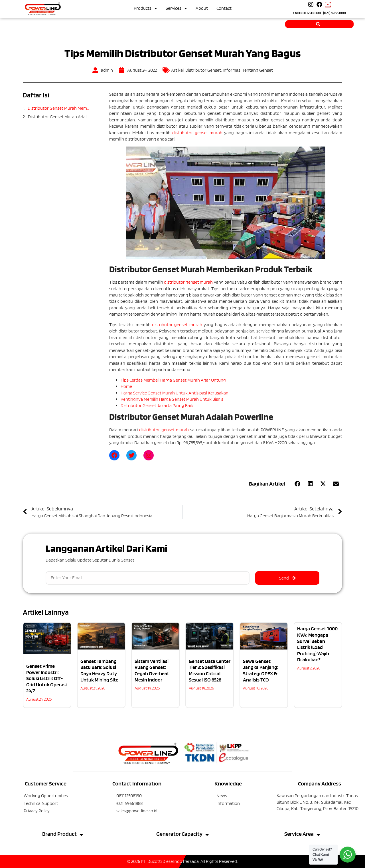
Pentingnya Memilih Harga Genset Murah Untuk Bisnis (172, 399)
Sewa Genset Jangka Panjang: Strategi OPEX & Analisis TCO (260, 670)
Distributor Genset (203, 70)
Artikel (177, 70)
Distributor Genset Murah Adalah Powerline (58, 116)
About (202, 8)
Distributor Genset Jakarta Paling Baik (157, 405)
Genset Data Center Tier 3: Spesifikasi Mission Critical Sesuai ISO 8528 (209, 670)
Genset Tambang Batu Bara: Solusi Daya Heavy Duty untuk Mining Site (99, 670)
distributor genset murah (197, 132)
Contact (224, 8)
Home (126, 386)
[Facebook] (319, 4)
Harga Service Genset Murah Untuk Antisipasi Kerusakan (174, 393)
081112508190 (310, 13)
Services (173, 8)
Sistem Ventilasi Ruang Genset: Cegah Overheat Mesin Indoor (152, 670)
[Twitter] (131, 455)
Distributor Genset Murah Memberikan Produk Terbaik (58, 108)
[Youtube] (328, 4)
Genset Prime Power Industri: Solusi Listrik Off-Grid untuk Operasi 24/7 (46, 678)
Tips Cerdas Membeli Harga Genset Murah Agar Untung (173, 380)
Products (142, 8)
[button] (297, 484)
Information (228, 803)
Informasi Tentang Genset (248, 70)
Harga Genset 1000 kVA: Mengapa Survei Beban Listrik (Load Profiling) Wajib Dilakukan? (317, 644)
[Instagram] (311, 4)
